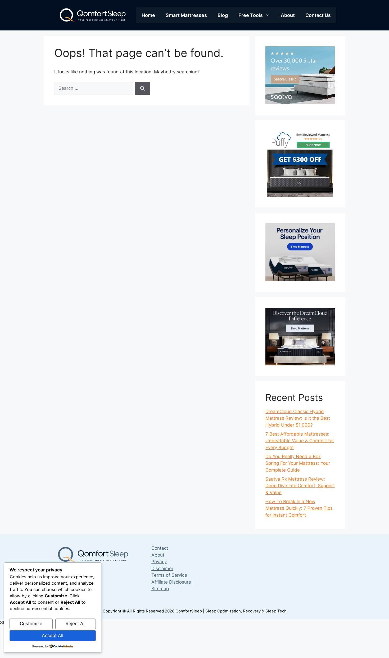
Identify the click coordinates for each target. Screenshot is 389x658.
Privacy (159, 561)
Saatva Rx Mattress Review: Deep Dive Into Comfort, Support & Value (300, 485)
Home (148, 15)
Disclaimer (162, 568)
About (288, 15)
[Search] (142, 88)
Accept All (52, 635)
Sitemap (160, 588)
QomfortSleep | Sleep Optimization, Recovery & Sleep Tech (231, 611)
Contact (159, 548)
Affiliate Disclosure (171, 582)
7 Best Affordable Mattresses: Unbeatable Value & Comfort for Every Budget (299, 440)
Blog (223, 15)
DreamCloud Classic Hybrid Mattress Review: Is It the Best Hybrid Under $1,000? (297, 418)
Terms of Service (169, 575)
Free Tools (250, 15)
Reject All (75, 623)
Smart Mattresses (186, 15)
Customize (31, 623)
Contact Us (318, 15)
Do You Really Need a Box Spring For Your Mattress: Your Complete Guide (297, 463)
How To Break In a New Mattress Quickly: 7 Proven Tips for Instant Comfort (299, 508)
